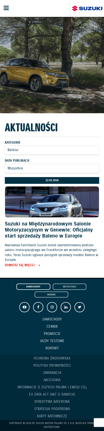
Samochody (33, 286)
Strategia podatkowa (52, 409)
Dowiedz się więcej (20, 265)
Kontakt (52, 348)
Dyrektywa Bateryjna (52, 401)
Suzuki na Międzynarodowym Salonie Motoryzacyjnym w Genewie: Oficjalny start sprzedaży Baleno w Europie (49, 230)
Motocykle (69, 286)
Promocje (52, 334)
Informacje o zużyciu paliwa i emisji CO (52, 387)
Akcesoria (52, 380)
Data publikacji (17, 161)
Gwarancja (52, 373)
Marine (51, 294)
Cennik (52, 326)
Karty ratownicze (52, 416)
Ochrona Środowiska (52, 358)
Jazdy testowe (52, 341)
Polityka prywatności (52, 365)
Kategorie (13, 143)
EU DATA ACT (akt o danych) (52, 394)
